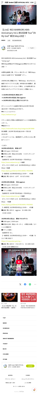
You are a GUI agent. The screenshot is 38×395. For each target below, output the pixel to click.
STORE (5, 359)
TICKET (5, 344)
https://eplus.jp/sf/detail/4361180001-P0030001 (17, 171)
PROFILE (5, 333)
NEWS (3, 40)
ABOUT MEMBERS (8, 338)
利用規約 (28, 375)
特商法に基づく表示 (10, 382)
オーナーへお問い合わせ (19, 386)
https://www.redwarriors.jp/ (10, 162)
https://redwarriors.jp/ (8, 114)
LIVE (9, 40)
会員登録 (30, 366)
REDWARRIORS (16, 40)
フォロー (32, 48)
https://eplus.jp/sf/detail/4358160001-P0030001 (17, 204)
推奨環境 (10, 375)
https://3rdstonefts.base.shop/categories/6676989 (17, 128)
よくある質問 (28, 382)
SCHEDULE (6, 328)
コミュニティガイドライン (27, 379)
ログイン (35, 2)
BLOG (4, 349)
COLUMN (5, 354)
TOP (4, 318)
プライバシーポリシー (10, 379)
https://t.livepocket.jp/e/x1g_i (11, 241)
